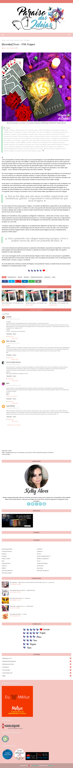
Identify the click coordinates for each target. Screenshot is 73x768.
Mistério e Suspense (43, 558)
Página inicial (5, 40)
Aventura (39, 549)
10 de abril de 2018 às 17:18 (13, 319)
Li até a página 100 (36, 673)
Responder (9, 334)
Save (18, 282)
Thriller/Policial (6, 563)
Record (20, 277)
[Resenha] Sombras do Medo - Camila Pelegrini (22, 590)
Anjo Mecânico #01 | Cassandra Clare (59, 303)
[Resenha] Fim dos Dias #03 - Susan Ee (20, 598)
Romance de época (43, 570)
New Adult (40, 568)
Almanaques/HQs (7, 549)
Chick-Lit (4, 566)
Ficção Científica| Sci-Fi (43, 556)
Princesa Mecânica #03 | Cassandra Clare (13, 303)
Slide (11, 40)
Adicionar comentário (14, 425)
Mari (7, 383)
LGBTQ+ (4, 568)
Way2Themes (35, 765)
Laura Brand (10, 406)
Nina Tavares (10, 341)
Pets (3, 561)
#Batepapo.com (36, 658)
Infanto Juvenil (6, 558)
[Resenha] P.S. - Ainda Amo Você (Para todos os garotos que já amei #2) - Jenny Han (32, 582)
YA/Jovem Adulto (7, 573)
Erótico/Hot (40, 566)
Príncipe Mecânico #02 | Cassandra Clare (36, 303)
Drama (39, 554)
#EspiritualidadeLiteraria (36, 661)
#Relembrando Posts (36, 664)
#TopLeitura (36, 667)
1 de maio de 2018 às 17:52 (12, 408)
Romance (47, 277)
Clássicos (40, 551)
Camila (8, 317)
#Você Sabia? (36, 670)
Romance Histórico (7, 570)
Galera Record (12, 277)
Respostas (10, 336)
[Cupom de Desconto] (17, 716)
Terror (39, 561)
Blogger (50, 765)
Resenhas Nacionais (36, 277)
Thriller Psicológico (42, 563)
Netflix (36, 676)
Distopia (4, 554)
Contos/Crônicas (7, 551)
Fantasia (4, 556)
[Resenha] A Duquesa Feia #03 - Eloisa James (21, 606)
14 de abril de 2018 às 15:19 (13, 364)
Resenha (26, 277)
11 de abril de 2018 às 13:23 (13, 343)
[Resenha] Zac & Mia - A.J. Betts (18, 614)
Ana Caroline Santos (13, 362)
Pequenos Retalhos (12, 396)
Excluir (14, 334)
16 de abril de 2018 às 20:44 (13, 385)
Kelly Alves (6, 48)
